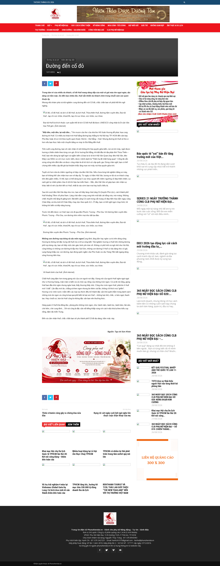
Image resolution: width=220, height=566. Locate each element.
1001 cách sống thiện (80, 25)
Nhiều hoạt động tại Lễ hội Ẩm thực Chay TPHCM (84, 452)
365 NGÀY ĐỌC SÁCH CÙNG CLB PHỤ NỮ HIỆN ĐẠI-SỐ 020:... (156, 292)
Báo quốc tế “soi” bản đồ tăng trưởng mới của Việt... (155, 155)
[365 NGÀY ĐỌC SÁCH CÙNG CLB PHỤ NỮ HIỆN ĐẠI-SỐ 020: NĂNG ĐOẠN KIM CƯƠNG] (157, 277)
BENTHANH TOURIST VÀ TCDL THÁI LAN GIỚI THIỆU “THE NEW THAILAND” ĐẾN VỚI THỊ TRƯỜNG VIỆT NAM (115, 488)
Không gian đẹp (157, 25)
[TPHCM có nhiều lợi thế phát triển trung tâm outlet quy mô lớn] (117, 439)
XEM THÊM (73, 424)
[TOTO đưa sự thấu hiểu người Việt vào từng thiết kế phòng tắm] (143, 384)
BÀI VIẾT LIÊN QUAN (54, 424)
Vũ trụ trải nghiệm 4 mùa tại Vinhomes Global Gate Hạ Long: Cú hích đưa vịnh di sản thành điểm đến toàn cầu (56, 488)
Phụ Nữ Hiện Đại (61, 25)
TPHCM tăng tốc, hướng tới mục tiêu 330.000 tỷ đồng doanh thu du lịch (85, 487)
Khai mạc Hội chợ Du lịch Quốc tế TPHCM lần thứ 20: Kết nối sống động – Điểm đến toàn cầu (54, 455)
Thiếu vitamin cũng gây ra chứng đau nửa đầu (61, 414)
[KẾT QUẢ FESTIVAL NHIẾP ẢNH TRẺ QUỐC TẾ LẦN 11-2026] (143, 370)
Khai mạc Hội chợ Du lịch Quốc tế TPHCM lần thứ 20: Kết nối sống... (164, 413)
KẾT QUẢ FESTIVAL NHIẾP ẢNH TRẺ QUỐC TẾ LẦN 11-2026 (164, 370)
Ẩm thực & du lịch (175, 25)
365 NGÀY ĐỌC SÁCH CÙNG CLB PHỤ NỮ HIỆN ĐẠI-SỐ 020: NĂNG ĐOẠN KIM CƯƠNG (164, 398)
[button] (184, 2)
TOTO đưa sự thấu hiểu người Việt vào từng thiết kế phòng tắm (165, 383)
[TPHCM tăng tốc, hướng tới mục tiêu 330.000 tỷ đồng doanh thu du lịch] (86, 472)
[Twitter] (106, 550)
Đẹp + (49, 25)
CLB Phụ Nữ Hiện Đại (115, 30)
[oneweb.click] (86, 360)
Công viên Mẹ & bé (96, 30)
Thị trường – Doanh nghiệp (47, 30)
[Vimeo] (113, 550)
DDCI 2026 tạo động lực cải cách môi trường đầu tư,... (157, 244)
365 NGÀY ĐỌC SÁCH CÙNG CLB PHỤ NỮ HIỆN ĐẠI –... (156, 337)
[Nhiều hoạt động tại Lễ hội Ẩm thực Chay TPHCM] (86, 439)
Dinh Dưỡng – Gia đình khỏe (74, 30)
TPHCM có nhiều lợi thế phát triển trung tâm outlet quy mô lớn (116, 454)
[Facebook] (99, 550)
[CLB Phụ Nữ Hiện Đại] (157, 101)
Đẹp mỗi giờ (133, 25)
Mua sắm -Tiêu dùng (117, 25)
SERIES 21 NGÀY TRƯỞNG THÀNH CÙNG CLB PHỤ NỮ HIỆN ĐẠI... (157, 200)
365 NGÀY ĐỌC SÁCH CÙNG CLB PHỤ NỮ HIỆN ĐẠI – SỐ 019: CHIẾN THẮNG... (164, 426)
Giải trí (144, 25)
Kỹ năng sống (99, 25)
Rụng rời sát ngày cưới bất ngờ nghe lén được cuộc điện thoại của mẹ (112, 414)
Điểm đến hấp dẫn (68, 60)
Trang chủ (40, 25)
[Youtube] (120, 550)
